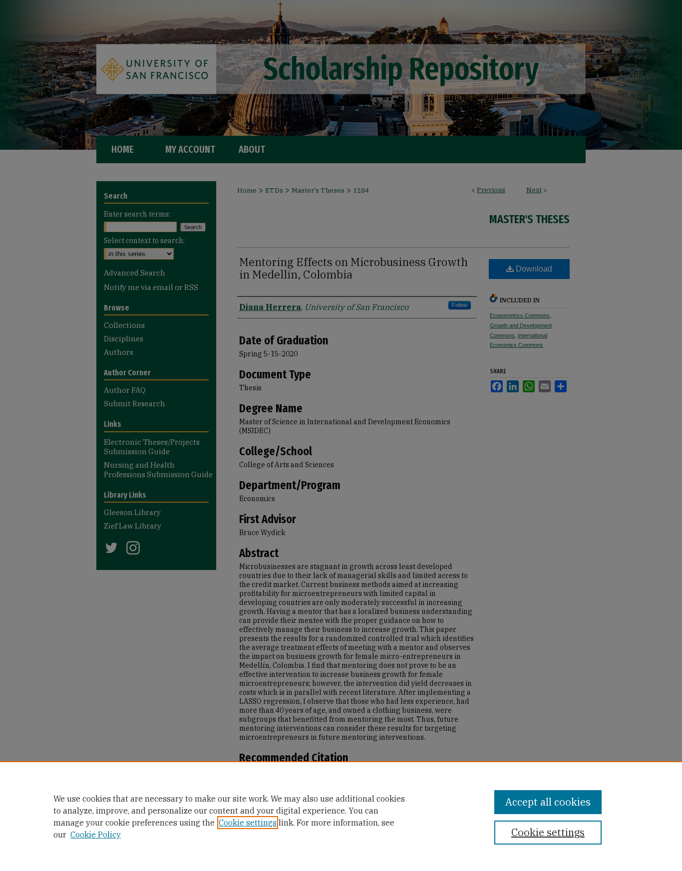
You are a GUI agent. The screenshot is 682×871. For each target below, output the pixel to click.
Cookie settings (248, 823)
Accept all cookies (548, 802)
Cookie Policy (95, 835)
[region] (341, 816)
